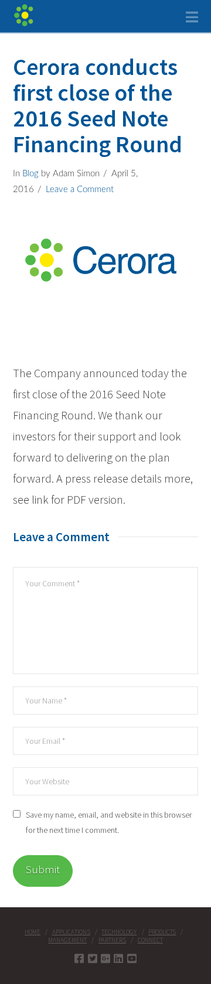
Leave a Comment (80, 189)
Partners (112, 940)
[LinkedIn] (118, 958)
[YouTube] (132, 958)
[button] (192, 17)
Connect (150, 940)
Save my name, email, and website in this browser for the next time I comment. (109, 822)
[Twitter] (92, 958)
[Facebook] (79, 958)
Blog (30, 173)
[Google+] (105, 958)
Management (67, 940)
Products (162, 932)
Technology (119, 932)
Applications (71, 932)
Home (32, 932)
